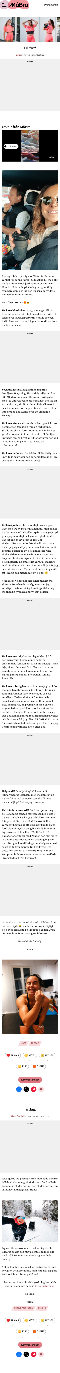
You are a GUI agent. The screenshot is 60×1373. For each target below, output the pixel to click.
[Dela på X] (26, 1089)
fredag (35, 1043)
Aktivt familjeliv (18, 1116)
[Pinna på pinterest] (33, 1089)
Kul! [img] (24, 1066)
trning (42, 1308)
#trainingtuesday (44, 1286)
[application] (30, 146)
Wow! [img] (32, 1055)
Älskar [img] (15, 1055)
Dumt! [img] (40, 1066)
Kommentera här (30, 1079)
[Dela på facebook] (19, 1089)
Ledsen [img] (49, 1055)
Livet (18, 55)
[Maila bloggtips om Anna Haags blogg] (41, 1089)
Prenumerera (51, 5)
